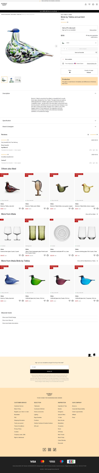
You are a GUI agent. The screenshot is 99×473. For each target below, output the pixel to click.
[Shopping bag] (93, 4)
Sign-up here (93, 30)
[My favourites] (89, 4)
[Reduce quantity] (62, 48)
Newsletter (17, 414)
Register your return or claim (21, 411)
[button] (64, 22)
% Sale (60, 417)
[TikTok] (54, 449)
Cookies (16, 431)
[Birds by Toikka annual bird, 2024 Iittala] (29, 45)
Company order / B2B (19, 434)
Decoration (13, 14)
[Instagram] (49, 449)
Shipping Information (19, 420)
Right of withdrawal (19, 437)
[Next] (56, 46)
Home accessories (5, 14)
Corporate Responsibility (78, 408)
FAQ (15, 417)
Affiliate (74, 414)
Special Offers (61, 414)
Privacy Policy (17, 428)
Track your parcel (18, 423)
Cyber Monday (62, 440)
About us (74, 406)
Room (59, 428)
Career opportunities (77, 411)
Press (73, 417)
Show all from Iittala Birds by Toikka (86, 261)
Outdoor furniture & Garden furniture (43, 423)
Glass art (19, 14)
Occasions (60, 426)
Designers (60, 411)
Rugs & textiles (38, 417)
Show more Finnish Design (9, 317)
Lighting (36, 414)
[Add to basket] (23, 208)
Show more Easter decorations (10, 323)
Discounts (60, 443)
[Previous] (2, 46)
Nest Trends (61, 434)
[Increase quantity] (66, 48)
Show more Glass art (7, 320)
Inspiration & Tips (62, 406)
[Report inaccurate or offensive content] (97, 150)
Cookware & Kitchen (39, 408)
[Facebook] (44, 449)
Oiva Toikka (64, 14)
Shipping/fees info (91, 63)
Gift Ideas (60, 431)
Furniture (36, 420)
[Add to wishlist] (20, 209)
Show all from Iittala (90, 214)
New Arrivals (61, 420)
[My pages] (86, 4)
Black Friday (61, 437)
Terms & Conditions (19, 426)
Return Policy (17, 408)
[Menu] (97, 4)
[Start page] (4, 4)
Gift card (36, 426)
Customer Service (18, 406)
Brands (60, 408)
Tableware (37, 406)
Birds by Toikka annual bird (28, 14)
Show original (18, 150)
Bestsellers (61, 423)
